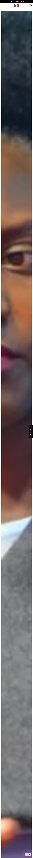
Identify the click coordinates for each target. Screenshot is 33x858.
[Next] (28, 1)
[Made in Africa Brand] (16, 5)
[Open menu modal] (2, 5)
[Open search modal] (27, 5)
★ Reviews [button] (31, 431)
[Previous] (5, 1)
